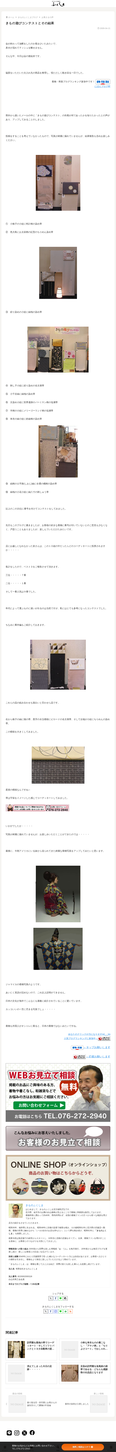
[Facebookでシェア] (55, 1298)
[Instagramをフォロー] (55, 1311)
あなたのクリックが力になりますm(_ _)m (89, 1034)
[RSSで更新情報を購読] (70, 1311)
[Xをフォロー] (46, 1311)
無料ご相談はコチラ (81, 1447)
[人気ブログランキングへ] (79, 1056)
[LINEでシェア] (60, 1298)
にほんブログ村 (102, 86)
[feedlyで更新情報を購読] (65, 1311)
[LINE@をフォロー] (60, 1311)
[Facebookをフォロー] (51, 1311)
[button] (65, 1298)
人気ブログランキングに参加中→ (81, 1038)
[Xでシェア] (51, 1298)
